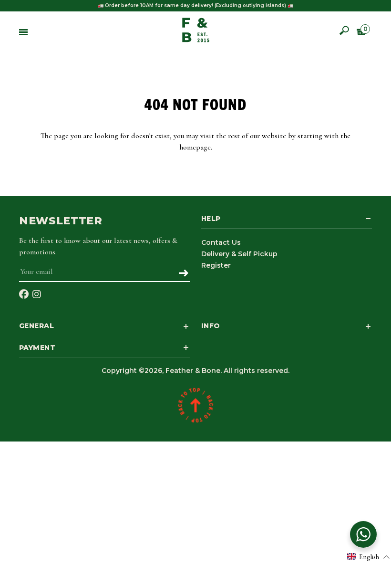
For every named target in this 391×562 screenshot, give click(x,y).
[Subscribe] (183, 274)
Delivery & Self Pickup (239, 254)
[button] (368, 556)
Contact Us (221, 242)
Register (216, 265)
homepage (195, 147)
